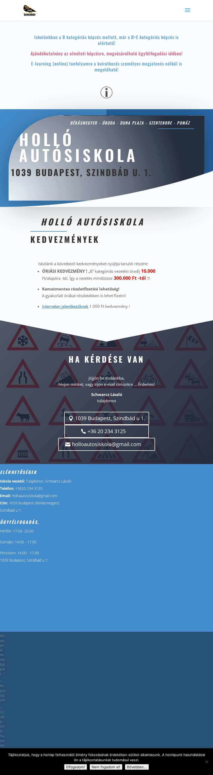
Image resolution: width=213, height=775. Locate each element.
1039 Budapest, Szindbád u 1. (110, 418)
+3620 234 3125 (28, 488)
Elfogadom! (75, 767)
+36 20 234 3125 (107, 431)
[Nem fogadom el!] (206, 761)
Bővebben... (137, 767)
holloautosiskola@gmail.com (106, 444)
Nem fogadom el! (106, 767)
